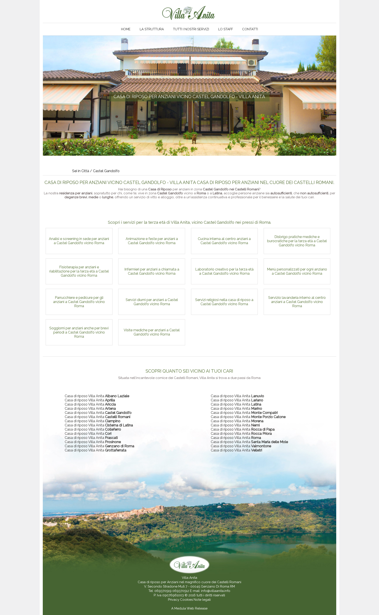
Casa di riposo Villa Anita (97, 396)
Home (126, 29)
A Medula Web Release (189, 608)
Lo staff (225, 29)
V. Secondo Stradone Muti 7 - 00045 (172, 586)
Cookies (187, 600)
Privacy (174, 600)
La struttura (152, 29)
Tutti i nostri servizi (191, 29)
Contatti (250, 29)
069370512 (180, 591)
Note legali (202, 600)
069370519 (163, 591)
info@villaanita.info (215, 591)
